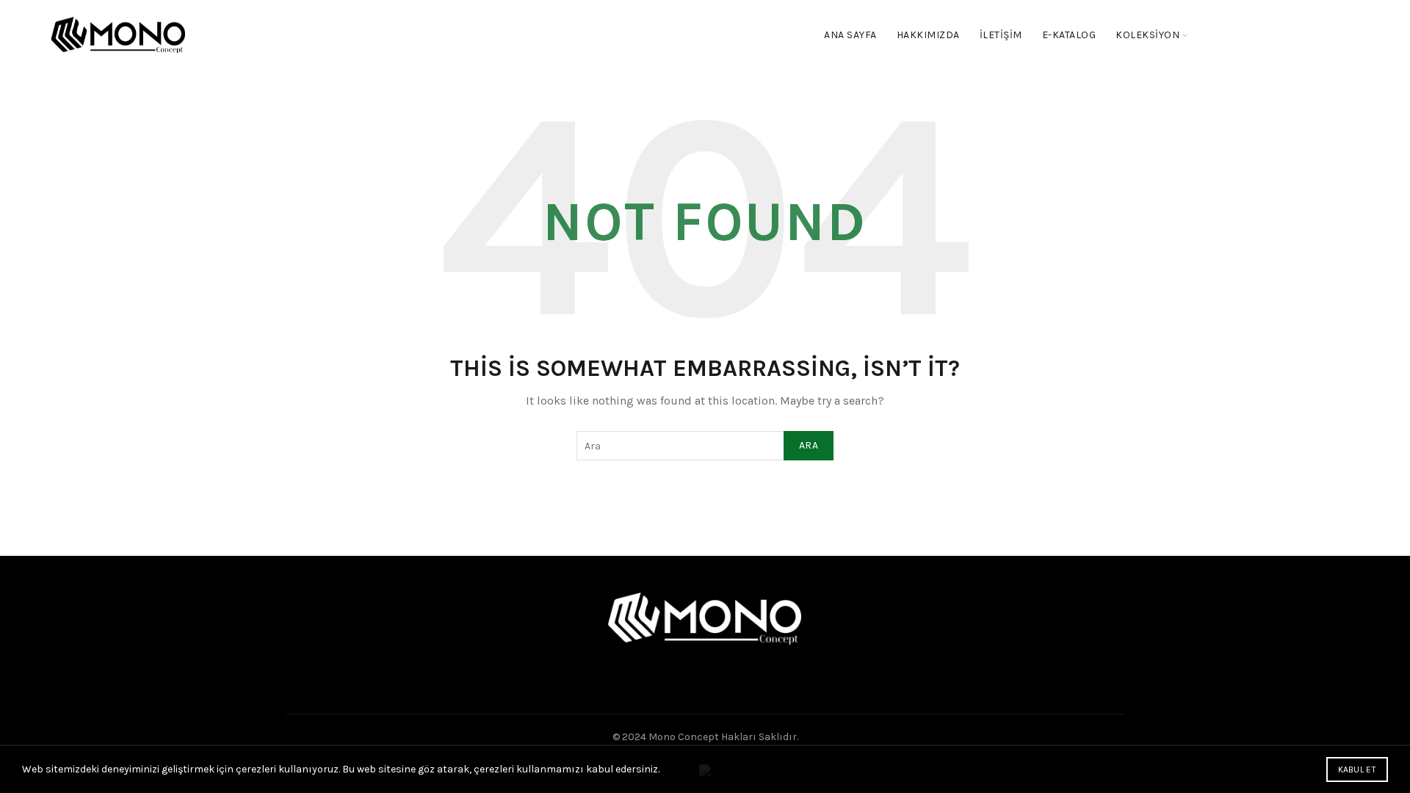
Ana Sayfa (850, 35)
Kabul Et (1357, 769)
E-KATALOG (1069, 35)
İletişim (1001, 35)
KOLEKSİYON (1147, 35)
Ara (808, 445)
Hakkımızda (928, 35)
